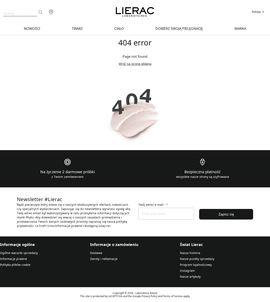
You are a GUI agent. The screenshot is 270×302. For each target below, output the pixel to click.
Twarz (77, 28)
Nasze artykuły (190, 277)
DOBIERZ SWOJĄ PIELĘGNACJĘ (179, 28)
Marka (240, 28)
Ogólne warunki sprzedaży (19, 253)
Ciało (119, 28)
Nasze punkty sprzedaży (197, 259)
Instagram (187, 271)
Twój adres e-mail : (153, 205)
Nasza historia (190, 253)
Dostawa (96, 253)
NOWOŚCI (32, 28)
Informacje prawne (13, 259)
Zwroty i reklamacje (103, 259)
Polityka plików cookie (15, 265)
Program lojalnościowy (196, 265)
